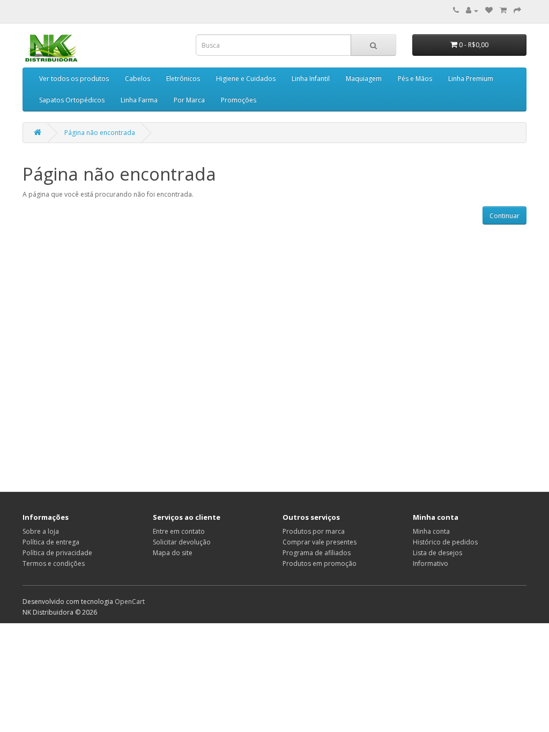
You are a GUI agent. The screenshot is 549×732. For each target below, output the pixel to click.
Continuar (504, 215)
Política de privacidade (57, 552)
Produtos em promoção (320, 563)
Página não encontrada (99, 132)
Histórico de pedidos (445, 542)
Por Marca (189, 99)
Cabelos (137, 78)
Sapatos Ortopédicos (72, 99)
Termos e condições (54, 563)
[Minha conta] (472, 10)
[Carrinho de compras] (503, 10)
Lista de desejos (437, 552)
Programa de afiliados (317, 552)
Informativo (430, 563)
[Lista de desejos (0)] (489, 10)
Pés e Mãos (415, 78)
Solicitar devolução (182, 542)
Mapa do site (172, 552)
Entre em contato (179, 531)
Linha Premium (470, 78)
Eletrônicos (183, 78)
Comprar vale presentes (320, 542)
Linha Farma (139, 99)
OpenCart (130, 601)
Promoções (238, 99)
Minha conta (431, 531)
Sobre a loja (41, 531)
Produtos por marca (314, 531)
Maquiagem (364, 78)
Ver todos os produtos (74, 78)
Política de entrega (51, 542)
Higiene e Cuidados (246, 78)
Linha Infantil (311, 78)
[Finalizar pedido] (517, 10)
